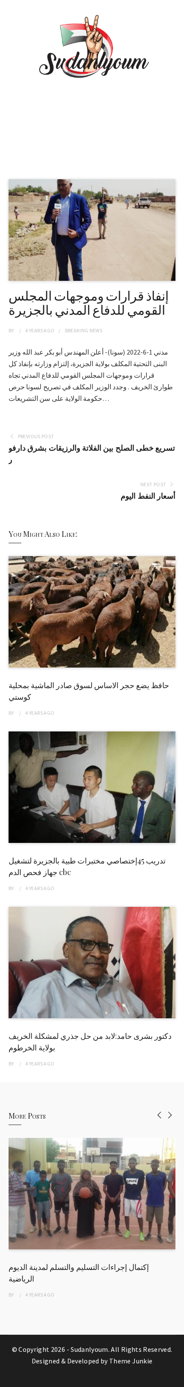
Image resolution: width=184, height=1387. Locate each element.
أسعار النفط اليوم (148, 496)
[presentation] (159, 1115)
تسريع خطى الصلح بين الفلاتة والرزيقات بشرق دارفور (92, 453)
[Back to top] (175, 1378)
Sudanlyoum (89, 1349)
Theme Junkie (130, 1361)
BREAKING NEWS (84, 330)
